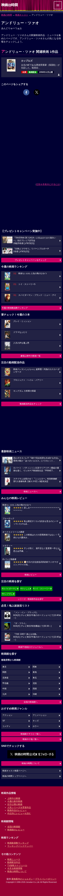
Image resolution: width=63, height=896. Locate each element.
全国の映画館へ (31, 702)
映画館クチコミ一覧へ (31, 734)
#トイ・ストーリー (41, 588)
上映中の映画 (13, 798)
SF (3, 721)
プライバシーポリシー (45, 879)
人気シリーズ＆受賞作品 (19, 807)
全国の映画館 (13, 826)
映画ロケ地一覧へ (31, 739)
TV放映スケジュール (17, 865)
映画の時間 (6, 15)
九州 (4, 694)
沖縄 (35, 694)
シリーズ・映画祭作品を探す (31, 599)
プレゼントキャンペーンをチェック (30, 260)
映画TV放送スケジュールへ (30, 647)
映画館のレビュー (15, 829)
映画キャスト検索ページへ (14, 771)
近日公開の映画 (14, 804)
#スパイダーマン (9, 588)
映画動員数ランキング (18, 843)
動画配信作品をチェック (31, 404)
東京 (4, 667)
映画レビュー (31, 575)
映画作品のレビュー (17, 810)
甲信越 (5, 683)
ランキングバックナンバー (20, 846)
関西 (4, 672)
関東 (35, 667)
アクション (7, 715)
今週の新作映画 (14, 801)
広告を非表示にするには (48, 184)
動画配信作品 (13, 862)
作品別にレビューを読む (19, 813)
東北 (35, 678)
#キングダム (7, 594)
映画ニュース (13, 859)
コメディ (6, 726)
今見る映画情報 (14, 868)
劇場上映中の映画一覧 (31, 356)
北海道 (5, 678)
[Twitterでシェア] (37, 92)
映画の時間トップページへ (14, 776)
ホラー (36, 726)
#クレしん (25, 588)
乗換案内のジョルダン (22, 879)
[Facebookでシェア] (26, 92)
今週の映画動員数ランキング (15, 308)
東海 (35, 672)
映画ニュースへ (31, 491)
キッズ (36, 721)
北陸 (35, 683)
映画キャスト (21, 15)
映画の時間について (31, 763)
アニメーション (40, 715)
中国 (4, 689)
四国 (35, 689)
